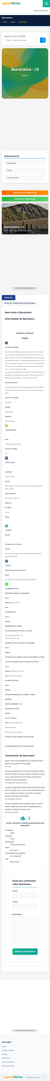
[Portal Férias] (11, 4)
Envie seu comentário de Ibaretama (19, 303)
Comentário (16, 914)
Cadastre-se (6, 1058)
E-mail (15, 902)
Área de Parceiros (8, 1062)
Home (4, 1046)
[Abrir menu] (46, 3)
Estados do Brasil (8, 1050)
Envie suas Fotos (8, 1066)
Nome (14, 891)
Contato (4, 1054)
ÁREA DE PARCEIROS (41, 11)
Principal (8, 298)
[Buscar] (43, 40)
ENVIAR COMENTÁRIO (25, 951)
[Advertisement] (25, 126)
